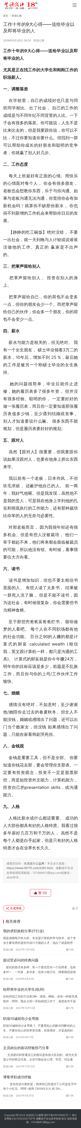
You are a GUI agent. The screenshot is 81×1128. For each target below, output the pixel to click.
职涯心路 (39, 40)
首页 (5, 15)
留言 (63, 1118)
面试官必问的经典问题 (20, 960)
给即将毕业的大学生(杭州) (23, 989)
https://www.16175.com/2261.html (29, 868)
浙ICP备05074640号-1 (57, 1115)
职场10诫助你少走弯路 (21, 1019)
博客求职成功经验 (17, 1077)
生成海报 (15, 908)
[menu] (74, 5)
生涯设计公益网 (34, 863)
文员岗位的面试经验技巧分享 (26, 1048)
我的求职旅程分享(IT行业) (23, 931)
